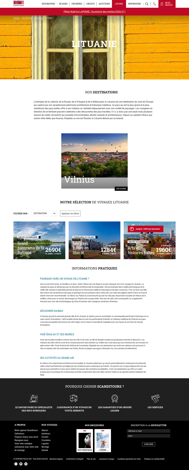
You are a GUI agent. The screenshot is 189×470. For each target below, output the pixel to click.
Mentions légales (56, 459)
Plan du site (91, 459)
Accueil (16, 18)
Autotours (104, 3)
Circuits (90, 3)
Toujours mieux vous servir (26, 437)
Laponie (119, 3)
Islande (45, 450)
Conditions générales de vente (129, 459)
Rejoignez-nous (21, 440)
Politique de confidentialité (154, 459)
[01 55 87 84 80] (154, 4)
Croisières (77, 3)
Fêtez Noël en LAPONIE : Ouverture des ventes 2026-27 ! (94, 11)
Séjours (63, 3)
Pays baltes (39, 18)
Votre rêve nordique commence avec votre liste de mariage (26, 446)
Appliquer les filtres (70, 213)
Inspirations (134, 3)
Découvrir (121, 188)
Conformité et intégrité (74, 459)
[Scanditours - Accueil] (18, 3)
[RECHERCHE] (147, 4)
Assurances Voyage (106, 459)
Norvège (45, 447)
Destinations (48, 3)
